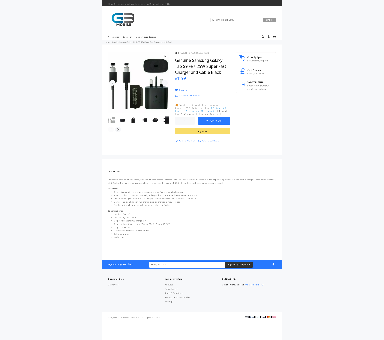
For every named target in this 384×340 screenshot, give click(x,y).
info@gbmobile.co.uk (254, 285)
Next (165, 83)
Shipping (183, 90)
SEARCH (269, 20)
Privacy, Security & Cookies (177, 297)
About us (169, 285)
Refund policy (171, 289)
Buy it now (202, 131)
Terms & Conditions (174, 293)
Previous (112, 83)
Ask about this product (189, 96)
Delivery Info (114, 285)
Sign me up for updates (239, 264)
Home (107, 42)
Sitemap (168, 301)
